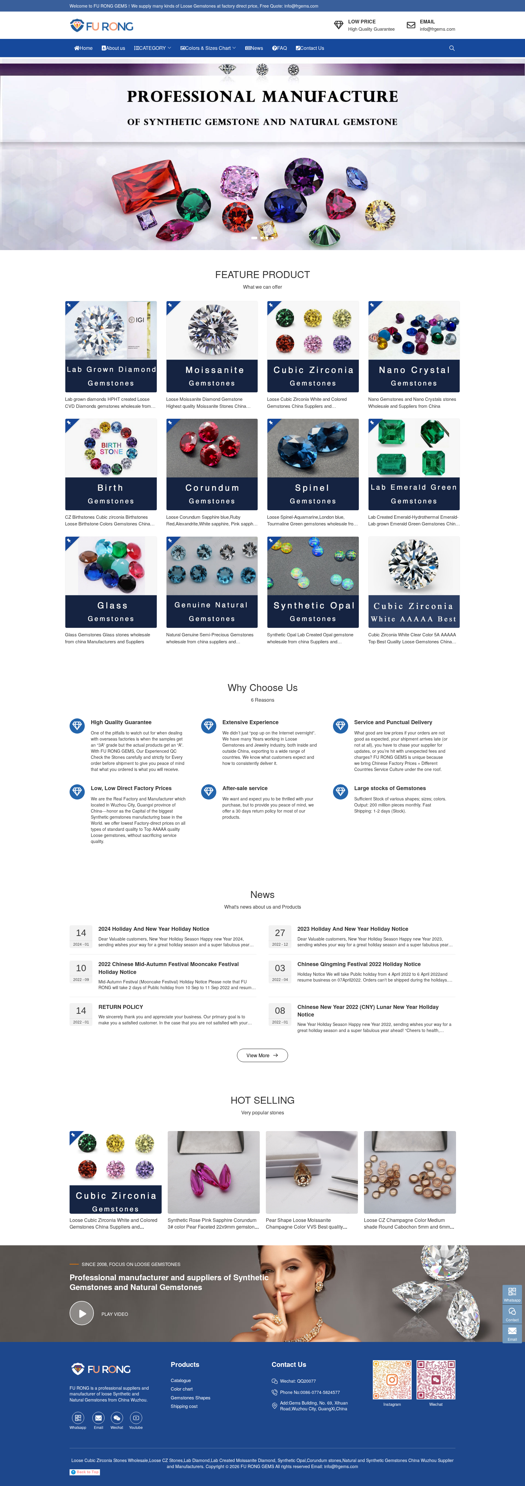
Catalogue (181, 1380)
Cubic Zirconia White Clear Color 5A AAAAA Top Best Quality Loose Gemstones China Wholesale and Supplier (412, 641)
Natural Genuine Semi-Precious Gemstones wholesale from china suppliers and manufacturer (210, 641)
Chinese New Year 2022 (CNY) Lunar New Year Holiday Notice (368, 1010)
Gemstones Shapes (191, 1397)
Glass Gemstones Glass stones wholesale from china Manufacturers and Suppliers (107, 638)
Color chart (182, 1389)
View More (257, 1055)
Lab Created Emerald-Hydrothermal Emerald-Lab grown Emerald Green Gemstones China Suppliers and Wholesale (413, 524)
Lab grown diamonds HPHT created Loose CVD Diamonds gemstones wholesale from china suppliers (108, 406)
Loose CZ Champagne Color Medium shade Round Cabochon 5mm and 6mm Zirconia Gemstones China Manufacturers (310, 1226)
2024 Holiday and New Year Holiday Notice (153, 929)
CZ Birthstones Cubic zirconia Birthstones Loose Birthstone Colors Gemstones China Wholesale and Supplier (107, 524)
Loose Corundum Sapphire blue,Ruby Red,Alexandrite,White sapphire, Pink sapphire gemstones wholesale (212, 524)
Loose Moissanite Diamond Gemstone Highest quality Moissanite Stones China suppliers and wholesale (206, 406)
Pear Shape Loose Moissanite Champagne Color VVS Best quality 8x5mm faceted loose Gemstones (206, 1226)
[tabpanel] (262, 154)
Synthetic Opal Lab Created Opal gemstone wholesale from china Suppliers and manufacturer (310, 641)
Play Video (114, 1314)
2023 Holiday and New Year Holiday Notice (352, 929)
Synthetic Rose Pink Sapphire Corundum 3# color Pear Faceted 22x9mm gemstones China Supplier (116, 1226)
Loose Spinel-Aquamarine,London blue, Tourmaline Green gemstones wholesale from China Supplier (312, 524)
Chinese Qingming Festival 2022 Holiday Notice (359, 964)
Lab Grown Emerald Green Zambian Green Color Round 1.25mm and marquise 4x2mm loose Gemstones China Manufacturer (409, 1229)
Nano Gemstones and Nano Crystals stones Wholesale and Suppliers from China (412, 402)
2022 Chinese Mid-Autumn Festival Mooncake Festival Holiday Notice (168, 968)
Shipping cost (184, 1406)
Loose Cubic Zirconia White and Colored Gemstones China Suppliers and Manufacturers (307, 406)
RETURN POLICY (120, 1007)
